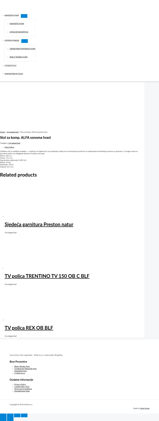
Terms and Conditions (23, 389)
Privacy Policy (20, 384)
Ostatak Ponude (12, 40)
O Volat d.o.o (10, 65)
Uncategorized (13, 132)
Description (9, 147)
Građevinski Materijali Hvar (22, 49)
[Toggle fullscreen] (17, 415)
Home (2, 132)
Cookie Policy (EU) (21, 387)
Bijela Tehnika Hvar (18, 57)
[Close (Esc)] (3, 415)
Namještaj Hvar (12, 15)
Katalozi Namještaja (19, 32)
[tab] (74, 147)
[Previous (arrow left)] (3, 419)
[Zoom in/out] (24, 415)
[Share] (10, 415)
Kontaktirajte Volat (14, 74)
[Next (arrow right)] (10, 419)
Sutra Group (144, 408)
